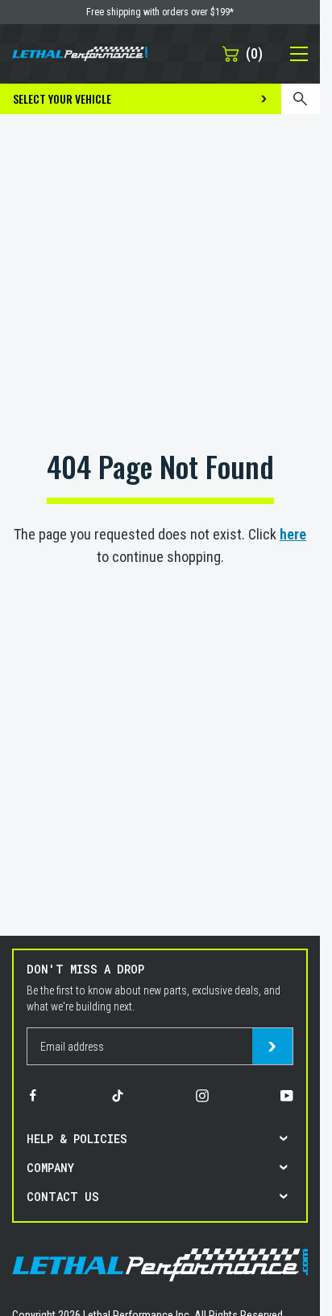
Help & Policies (77, 1138)
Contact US (63, 1196)
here (293, 534)
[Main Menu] (290, 54)
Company (50, 1167)
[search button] (300, 99)
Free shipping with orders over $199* (160, 12)
